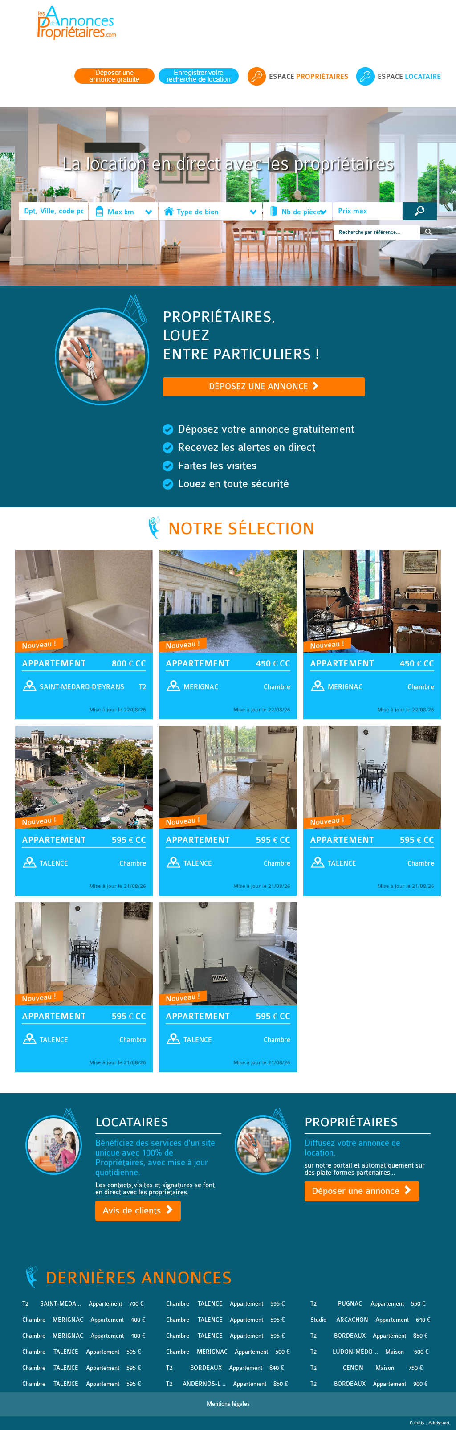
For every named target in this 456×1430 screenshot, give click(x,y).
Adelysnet (438, 1423)
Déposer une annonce (357, 1191)
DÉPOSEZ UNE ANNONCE (259, 387)
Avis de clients (133, 1210)
